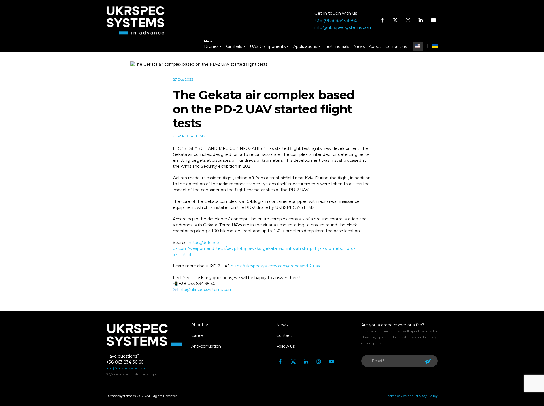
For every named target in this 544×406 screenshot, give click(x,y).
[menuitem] (418, 46)
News (359, 46)
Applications (305, 46)
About (375, 46)
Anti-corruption (206, 346)
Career (197, 335)
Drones (211, 46)
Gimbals (234, 46)
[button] (382, 20)
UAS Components (268, 46)
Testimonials (337, 46)
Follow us (285, 346)
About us (200, 324)
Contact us (396, 46)
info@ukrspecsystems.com (206, 289)
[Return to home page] (135, 20)
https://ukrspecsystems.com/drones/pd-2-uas (275, 266)
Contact (284, 335)
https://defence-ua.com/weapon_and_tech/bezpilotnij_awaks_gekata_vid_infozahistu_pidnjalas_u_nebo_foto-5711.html (264, 248)
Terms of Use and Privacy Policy (412, 396)
